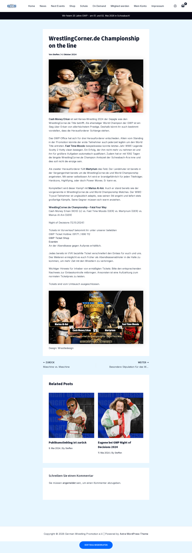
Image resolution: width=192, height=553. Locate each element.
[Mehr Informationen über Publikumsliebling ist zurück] (71, 415)
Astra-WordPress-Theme (134, 533)
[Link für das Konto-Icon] (175, 5)
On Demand (99, 5)
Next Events (58, 5)
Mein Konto (140, 5)
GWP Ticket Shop (59, 238)
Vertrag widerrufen (96, 545)
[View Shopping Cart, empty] (183, 6)
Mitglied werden (120, 5)
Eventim (53, 241)
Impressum (158, 5)
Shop (72, 5)
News (43, 5)
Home (31, 5)
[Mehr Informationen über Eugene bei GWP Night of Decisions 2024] (120, 415)
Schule (84, 5)
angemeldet (69, 482)
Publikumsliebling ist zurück (68, 443)
